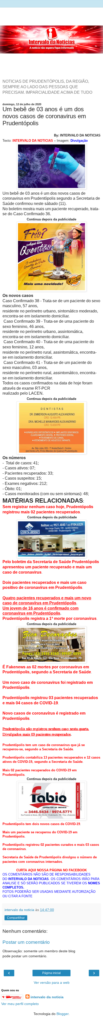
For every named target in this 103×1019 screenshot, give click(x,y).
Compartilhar (16, 918)
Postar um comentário (26, 942)
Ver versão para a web (52, 983)
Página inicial (51, 973)
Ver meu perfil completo (20, 1004)
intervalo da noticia (47, 997)
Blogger (62, 1014)
